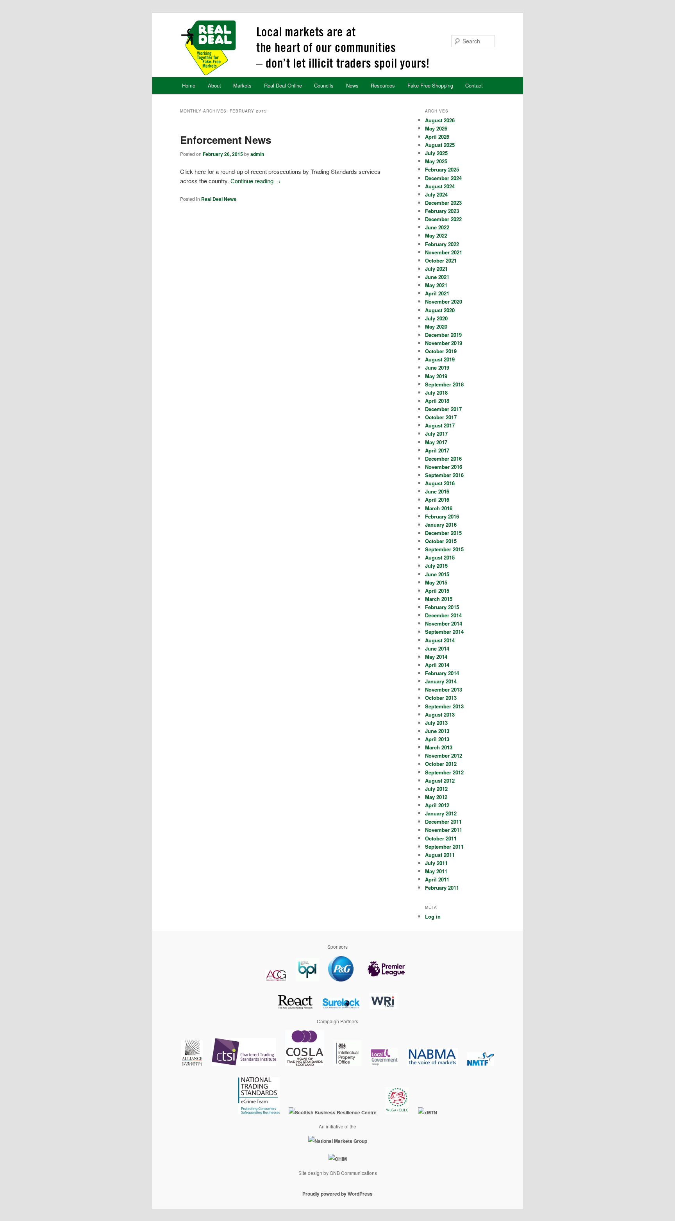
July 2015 (436, 565)
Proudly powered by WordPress (337, 1193)
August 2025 (440, 144)
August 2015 (440, 557)
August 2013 (440, 714)
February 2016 (442, 516)
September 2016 (444, 475)
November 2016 (443, 466)
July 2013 (436, 722)
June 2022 (437, 227)
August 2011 (440, 854)
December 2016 (443, 458)
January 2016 (441, 524)
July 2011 (436, 863)
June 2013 (437, 731)
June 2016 (437, 491)
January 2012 (441, 813)
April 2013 (437, 739)
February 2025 (442, 169)
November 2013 (443, 689)
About (214, 85)
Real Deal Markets (337, 47)
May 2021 (436, 285)
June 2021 (437, 277)
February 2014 (442, 673)
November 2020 (443, 301)
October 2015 (441, 541)
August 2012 (440, 780)
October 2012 (441, 763)
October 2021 (441, 260)
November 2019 (443, 343)
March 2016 (438, 508)
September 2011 (444, 846)
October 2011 (441, 838)
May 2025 (436, 161)
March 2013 (438, 747)
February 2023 (442, 211)
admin (257, 153)
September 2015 (444, 549)
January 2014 (441, 681)
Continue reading (255, 181)
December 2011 (443, 821)
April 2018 (437, 400)
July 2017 (436, 433)
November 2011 (443, 829)
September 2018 (444, 384)
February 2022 (442, 244)
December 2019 (443, 334)
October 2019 (441, 351)
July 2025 (436, 153)
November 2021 (443, 252)
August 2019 (440, 359)
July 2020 (436, 318)
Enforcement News (225, 139)
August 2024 (440, 186)
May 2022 (436, 235)
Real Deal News (218, 198)
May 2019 (436, 376)
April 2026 (437, 136)
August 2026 (440, 120)
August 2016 (440, 483)
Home (188, 85)
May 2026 (436, 128)
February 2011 (442, 887)
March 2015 (438, 598)
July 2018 (436, 392)
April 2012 (437, 805)
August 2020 (440, 310)
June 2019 (437, 367)
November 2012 (443, 755)
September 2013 (444, 706)
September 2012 (444, 772)
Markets (242, 85)
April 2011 (437, 879)
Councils (324, 85)
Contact (474, 85)
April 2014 (437, 665)
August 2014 (440, 640)
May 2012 (436, 797)
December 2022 (443, 219)
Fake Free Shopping (430, 85)
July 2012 (436, 788)
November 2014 (443, 623)
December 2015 (443, 532)
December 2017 (443, 409)
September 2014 (444, 631)
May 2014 (436, 656)
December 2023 (443, 202)
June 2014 (437, 648)
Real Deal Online (283, 85)
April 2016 (437, 499)
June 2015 (437, 574)
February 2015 (442, 607)
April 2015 (437, 590)
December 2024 (443, 178)
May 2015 (436, 582)
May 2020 (436, 326)
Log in (433, 916)
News (352, 85)
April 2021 (437, 293)
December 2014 (443, 615)
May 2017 (436, 442)
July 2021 (436, 268)
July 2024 (436, 194)
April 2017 (437, 450)
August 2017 (440, 425)
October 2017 (441, 417)
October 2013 (441, 697)
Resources (383, 85)
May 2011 (436, 871)
